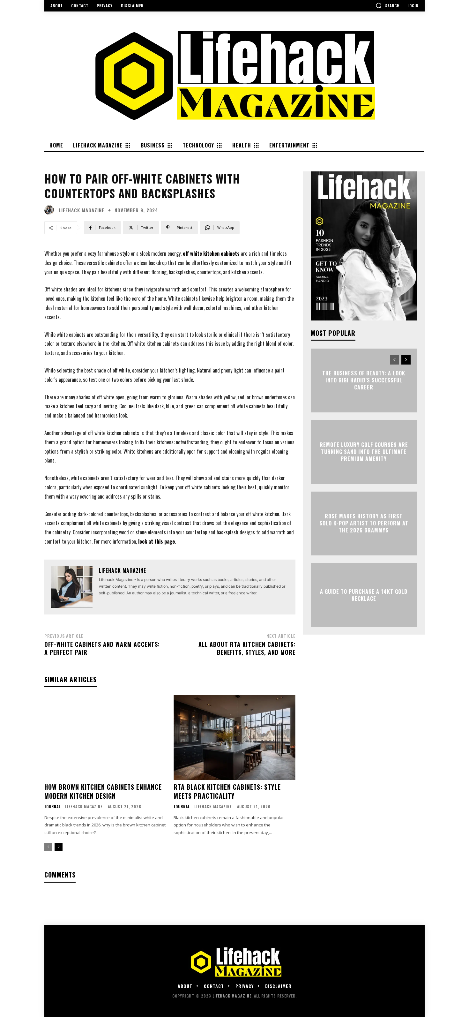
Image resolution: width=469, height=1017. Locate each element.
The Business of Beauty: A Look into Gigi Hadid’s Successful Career (363, 380)
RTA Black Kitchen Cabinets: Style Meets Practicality (227, 791)
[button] (388, 5)
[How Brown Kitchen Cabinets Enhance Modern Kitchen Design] (105, 737)
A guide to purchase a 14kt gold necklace (363, 594)
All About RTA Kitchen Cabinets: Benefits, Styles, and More (246, 648)
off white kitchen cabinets (211, 253)
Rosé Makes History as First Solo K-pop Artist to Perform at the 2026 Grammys (363, 523)
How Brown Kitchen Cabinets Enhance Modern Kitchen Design (103, 791)
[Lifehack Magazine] (50, 210)
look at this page (156, 541)
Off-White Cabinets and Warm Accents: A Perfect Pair (102, 648)
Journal (52, 807)
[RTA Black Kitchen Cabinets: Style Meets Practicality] (234, 737)
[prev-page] (48, 847)
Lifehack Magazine (81, 210)
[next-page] (59, 847)
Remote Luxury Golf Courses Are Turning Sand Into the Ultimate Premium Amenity (364, 452)
